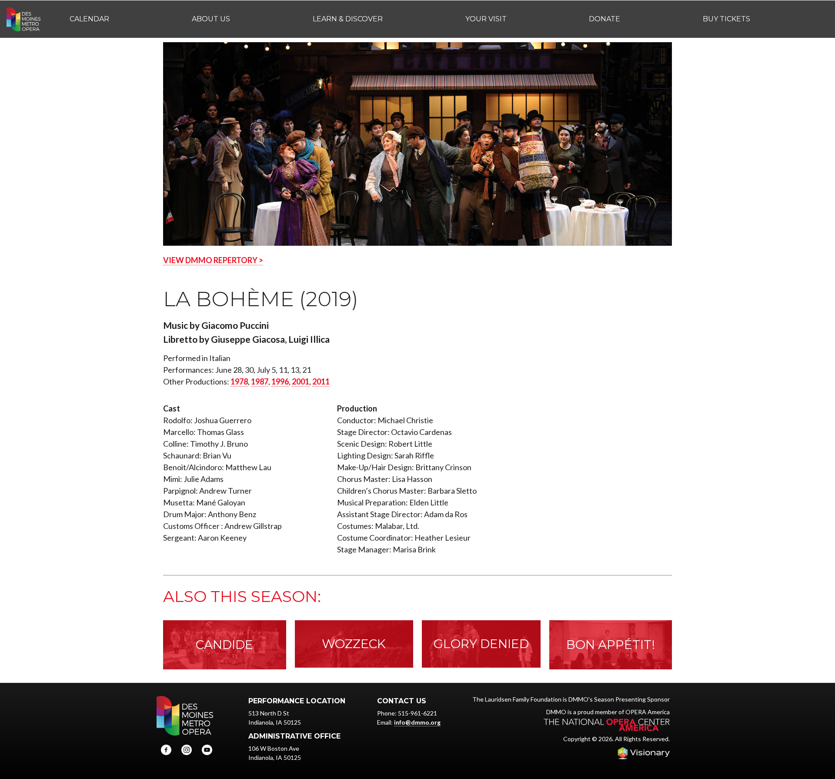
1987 (259, 381)
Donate (604, 19)
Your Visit (486, 19)
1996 (280, 381)
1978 (239, 381)
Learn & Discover (348, 19)
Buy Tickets (726, 19)
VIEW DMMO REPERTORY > (213, 260)
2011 (321, 381)
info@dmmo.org (417, 722)
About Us (211, 19)
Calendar (89, 19)
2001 (300, 381)
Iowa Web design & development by (644, 753)
